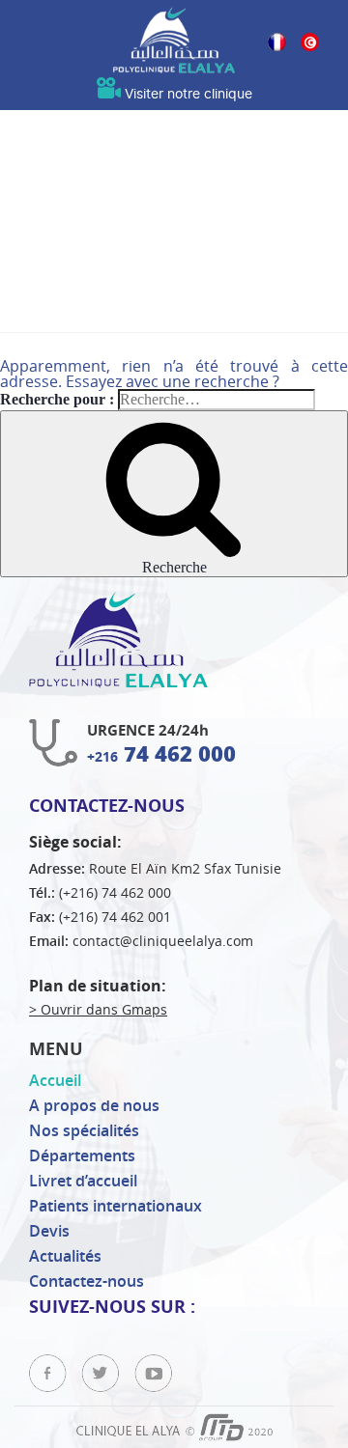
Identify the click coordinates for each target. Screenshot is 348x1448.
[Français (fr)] (277, 45)
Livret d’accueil (83, 1180)
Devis (49, 1230)
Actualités (65, 1256)
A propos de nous (94, 1105)
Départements (82, 1155)
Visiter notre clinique (186, 94)
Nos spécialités (84, 1130)
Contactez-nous (86, 1281)
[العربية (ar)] (310, 45)
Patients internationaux (115, 1205)
